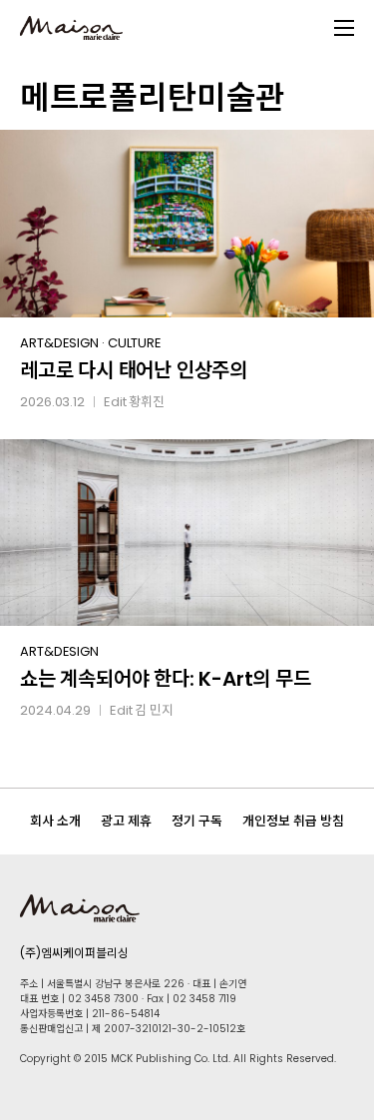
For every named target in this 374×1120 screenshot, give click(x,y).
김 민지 (154, 710)
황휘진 (147, 401)
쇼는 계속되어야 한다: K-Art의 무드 (165, 679)
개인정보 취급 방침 (293, 821)
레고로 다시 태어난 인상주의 (133, 370)
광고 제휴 (126, 821)
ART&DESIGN (59, 342)
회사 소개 (55, 821)
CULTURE (135, 342)
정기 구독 (197, 821)
